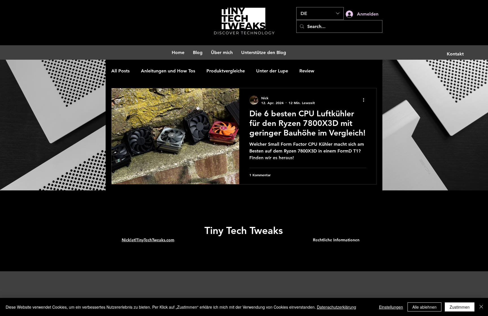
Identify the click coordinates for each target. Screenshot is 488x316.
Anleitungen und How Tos (168, 71)
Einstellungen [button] (391, 307)
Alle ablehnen (424, 307)
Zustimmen (460, 307)
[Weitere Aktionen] (365, 100)
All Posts (120, 71)
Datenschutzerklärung (336, 307)
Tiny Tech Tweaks (243, 230)
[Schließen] (481, 306)
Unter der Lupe (272, 71)
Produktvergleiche (225, 71)
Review (306, 71)
